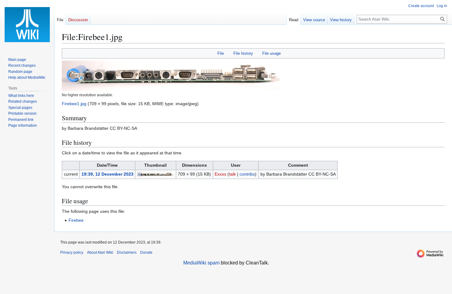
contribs (247, 174)
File (220, 53)
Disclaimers (127, 252)
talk (232, 174)
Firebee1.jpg (74, 103)
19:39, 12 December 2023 (107, 174)
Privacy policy (71, 252)
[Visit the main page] (27, 24)
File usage (271, 53)
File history (243, 53)
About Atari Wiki (100, 252)
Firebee (76, 220)
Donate (146, 252)
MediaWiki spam (201, 262)
